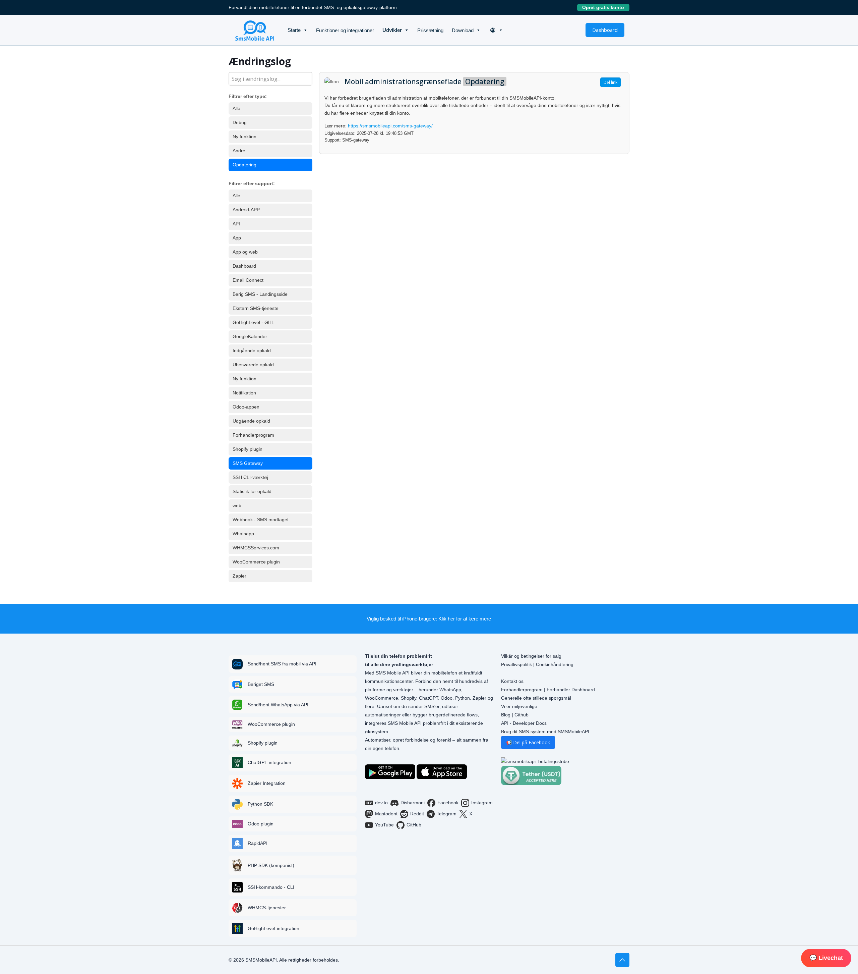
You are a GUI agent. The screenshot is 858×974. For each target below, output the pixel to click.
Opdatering (244, 164)
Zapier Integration (267, 783)
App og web (245, 252)
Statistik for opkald (252, 491)
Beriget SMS (261, 684)
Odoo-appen (246, 407)
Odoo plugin (260, 823)
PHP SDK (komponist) (271, 865)
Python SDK (260, 804)
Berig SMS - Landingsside (260, 294)
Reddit (417, 813)
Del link (610, 82)
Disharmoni (413, 802)
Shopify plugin (247, 449)
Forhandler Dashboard (571, 689)
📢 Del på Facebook (528, 742)
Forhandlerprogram (253, 435)
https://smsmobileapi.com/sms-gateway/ (390, 125)
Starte (294, 30)
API (236, 223)
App (237, 237)
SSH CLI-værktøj (250, 477)
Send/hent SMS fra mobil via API (282, 663)
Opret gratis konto (605, 7)
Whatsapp (243, 533)
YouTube (384, 824)
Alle (236, 108)
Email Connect (248, 280)
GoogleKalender (250, 336)
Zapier (239, 576)
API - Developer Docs (524, 723)
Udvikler (392, 30)
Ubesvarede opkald (253, 364)
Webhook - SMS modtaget (261, 519)
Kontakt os (512, 681)
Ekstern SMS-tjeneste (256, 308)
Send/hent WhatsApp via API (278, 704)
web (237, 505)
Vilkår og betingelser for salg (531, 656)
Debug (240, 122)
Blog (505, 714)
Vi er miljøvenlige (519, 706)
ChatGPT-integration (269, 762)
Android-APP (246, 209)
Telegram (446, 813)
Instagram (482, 802)
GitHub (414, 824)
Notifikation (244, 392)
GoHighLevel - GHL (253, 322)
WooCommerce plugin (256, 561)
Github (521, 714)
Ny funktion (244, 136)
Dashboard (605, 29)
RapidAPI (257, 843)
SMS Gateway (248, 463)
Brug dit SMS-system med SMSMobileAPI (545, 731)
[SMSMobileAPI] (254, 30)
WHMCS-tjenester (267, 907)
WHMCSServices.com (256, 547)
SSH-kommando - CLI (271, 887)
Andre (239, 150)
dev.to (381, 802)
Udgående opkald (251, 421)
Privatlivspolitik (516, 664)
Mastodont (386, 813)
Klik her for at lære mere (464, 618)
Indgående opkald (252, 350)
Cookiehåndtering (554, 664)
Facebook (447, 802)
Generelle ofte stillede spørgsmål (536, 698)
